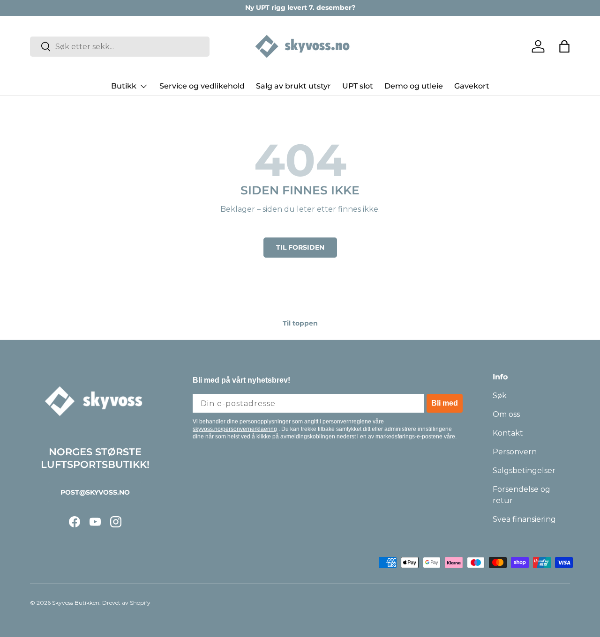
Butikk (123, 85)
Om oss (506, 414)
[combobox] (120, 47)
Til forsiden (300, 247)
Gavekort (471, 85)
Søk (500, 395)
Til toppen (300, 323)
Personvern (515, 451)
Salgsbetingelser (524, 470)
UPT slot (357, 85)
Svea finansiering (524, 519)
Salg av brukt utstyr (293, 85)
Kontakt (508, 433)
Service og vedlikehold (202, 85)
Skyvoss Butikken (75, 602)
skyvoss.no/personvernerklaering (235, 429)
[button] (564, 46)
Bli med (444, 403)
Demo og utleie (413, 85)
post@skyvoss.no (95, 492)
